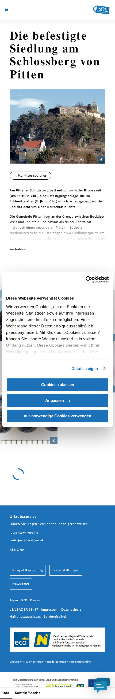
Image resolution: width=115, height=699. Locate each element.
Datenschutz (71, 609)
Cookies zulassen (57, 384)
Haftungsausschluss (25, 616)
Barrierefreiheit (55, 616)
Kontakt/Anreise (27, 693)
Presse (35, 600)
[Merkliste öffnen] (23, 10)
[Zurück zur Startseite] (101, 9)
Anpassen (54, 400)
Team (14, 600)
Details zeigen (84, 368)
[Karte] (15, 10)
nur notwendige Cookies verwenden (57, 416)
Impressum (50, 609)
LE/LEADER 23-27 (24, 609)
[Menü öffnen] (6, 10)
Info (6, 693)
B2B (24, 600)
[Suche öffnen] (27, 10)
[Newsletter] (19, 10)
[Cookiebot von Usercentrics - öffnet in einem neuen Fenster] (85, 279)
